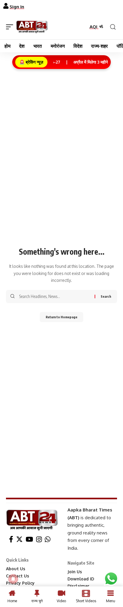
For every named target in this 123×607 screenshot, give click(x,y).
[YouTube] (29, 539)
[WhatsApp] (47, 539)
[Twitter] (19, 539)
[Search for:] (55, 296)
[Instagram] (39, 539)
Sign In (17, 7)
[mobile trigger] (11, 26)
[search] (113, 27)
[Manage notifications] (13, 579)
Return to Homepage (61, 317)
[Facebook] (11, 539)
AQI (94, 27)
